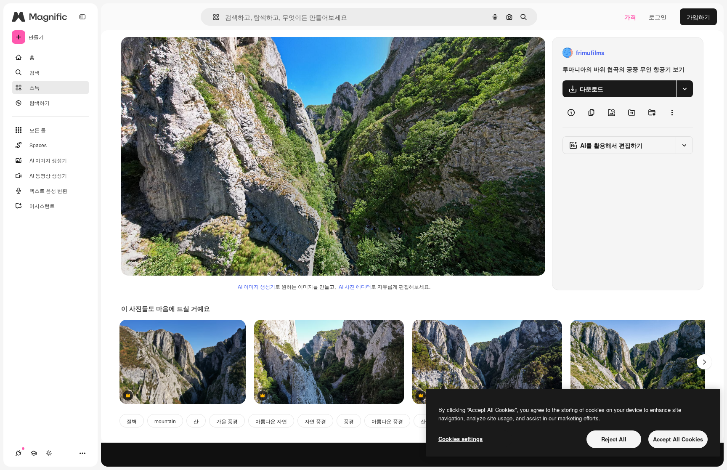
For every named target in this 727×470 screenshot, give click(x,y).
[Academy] (33, 453)
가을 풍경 (227, 421)
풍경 (349, 421)
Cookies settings (460, 439)
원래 (169, 52)
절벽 (132, 421)
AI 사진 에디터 (355, 286)
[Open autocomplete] (212, 17)
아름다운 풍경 (387, 421)
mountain (165, 421)
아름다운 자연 (271, 421)
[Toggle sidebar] (82, 17)
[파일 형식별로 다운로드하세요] (684, 88)
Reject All (613, 439)
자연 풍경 (315, 421)
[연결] (18, 453)
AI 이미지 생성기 (256, 286)
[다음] (704, 362)
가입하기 (698, 17)
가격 (630, 17)
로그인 (657, 17)
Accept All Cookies (678, 439)
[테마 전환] (49, 453)
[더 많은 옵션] (671, 112)
